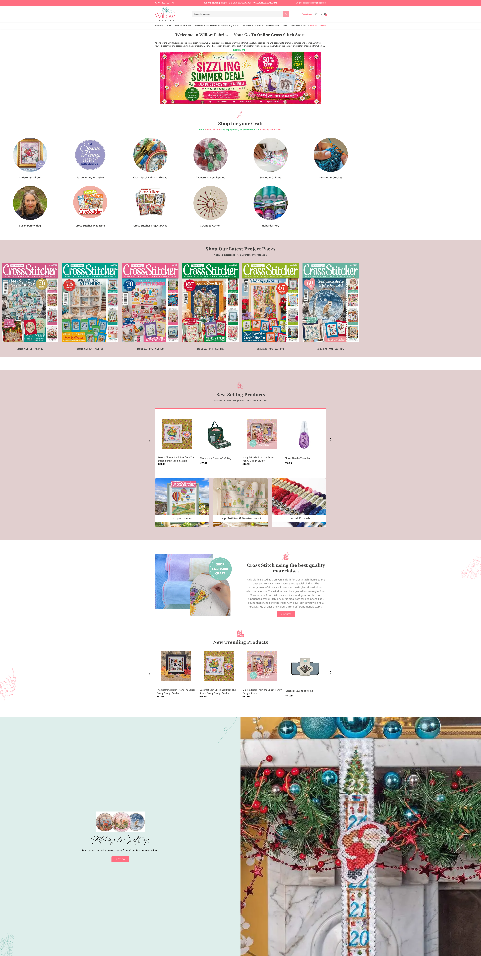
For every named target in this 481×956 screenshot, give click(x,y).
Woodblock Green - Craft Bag (215, 458)
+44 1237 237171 (166, 2)
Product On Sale (318, 26)
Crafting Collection (271, 129)
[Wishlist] (316, 14)
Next (331, 440)
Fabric (208, 129)
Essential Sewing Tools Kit (299, 690)
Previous (150, 440)
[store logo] (165, 14)
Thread (217, 129)
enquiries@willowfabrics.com (312, 2)
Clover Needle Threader (297, 458)
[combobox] (240, 14)
